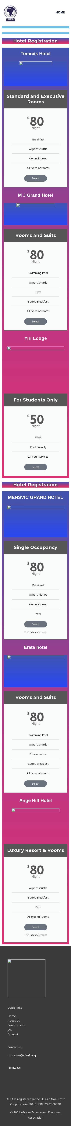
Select (35, 178)
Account (13, 1034)
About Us (14, 1020)
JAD (10, 1030)
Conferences (16, 1025)
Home (12, 1016)
